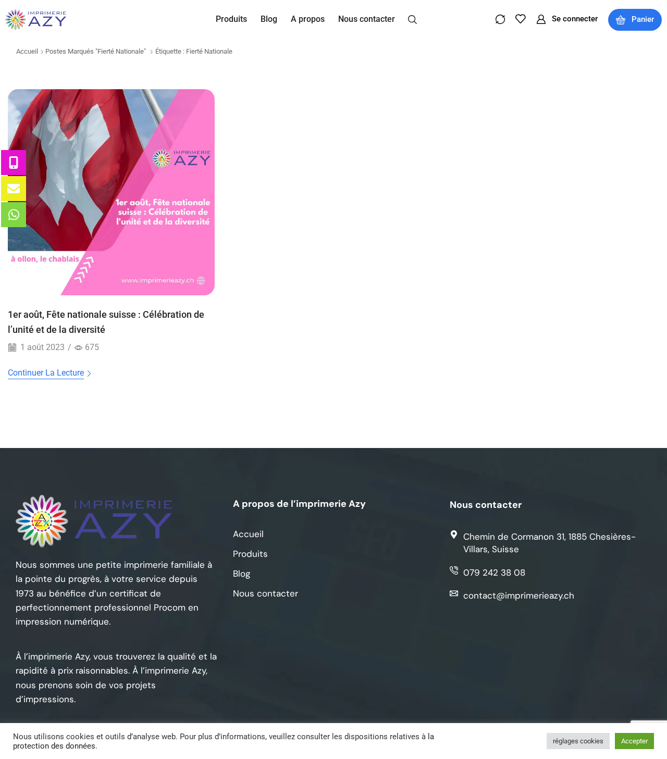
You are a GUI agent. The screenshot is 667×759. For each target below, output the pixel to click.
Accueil (27, 51)
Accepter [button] (634, 741)
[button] (412, 19)
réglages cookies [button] (578, 741)
